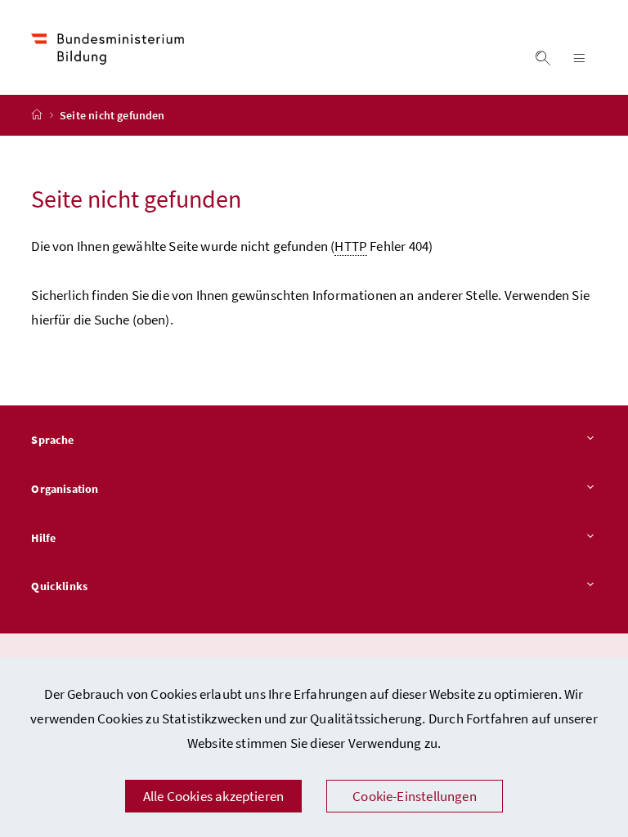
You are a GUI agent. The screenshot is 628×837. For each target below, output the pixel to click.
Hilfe (43, 537)
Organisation (64, 488)
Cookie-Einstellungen (414, 796)
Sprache (52, 439)
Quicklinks (59, 586)
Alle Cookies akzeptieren (213, 796)
